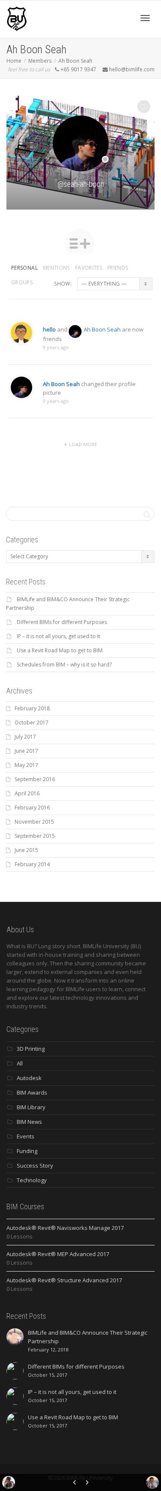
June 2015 (26, 850)
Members (40, 60)
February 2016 (32, 807)
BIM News (29, 1122)
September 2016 (35, 779)
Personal (24, 267)
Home (13, 60)
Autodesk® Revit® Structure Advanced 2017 (64, 1280)
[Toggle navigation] (145, 18)
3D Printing (31, 1049)
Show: (63, 283)
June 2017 (26, 751)
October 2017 (32, 722)
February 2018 (32, 708)
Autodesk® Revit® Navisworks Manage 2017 (65, 1228)
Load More (83, 444)
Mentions (56, 267)
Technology (32, 1180)
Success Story (35, 1165)
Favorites (88, 267)
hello (49, 329)
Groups (22, 282)
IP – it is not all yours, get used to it (58, 636)
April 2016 (27, 793)
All (20, 1063)
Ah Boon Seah (75, 60)
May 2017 (26, 765)
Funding (27, 1151)
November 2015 (34, 821)
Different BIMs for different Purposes (62, 622)
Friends (117, 267)
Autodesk (29, 1078)
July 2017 (25, 736)
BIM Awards (32, 1092)
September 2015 (35, 836)
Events (25, 1136)
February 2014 (32, 864)
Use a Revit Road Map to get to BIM (60, 650)
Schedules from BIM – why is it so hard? (64, 664)
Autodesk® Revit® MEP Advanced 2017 (57, 1254)
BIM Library (31, 1107)
